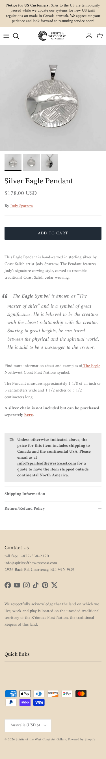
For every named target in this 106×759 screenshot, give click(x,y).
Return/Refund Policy (25, 508)
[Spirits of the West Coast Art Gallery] (53, 36)
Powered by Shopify (81, 740)
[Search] (18, 36)
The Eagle (91, 366)
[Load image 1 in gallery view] (53, 98)
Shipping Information (25, 494)
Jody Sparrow (21, 206)
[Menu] (6, 36)
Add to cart (53, 233)
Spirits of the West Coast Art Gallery (41, 740)
